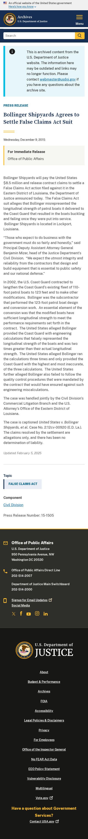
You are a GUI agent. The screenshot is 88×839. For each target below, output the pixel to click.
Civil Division (13, 505)
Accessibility (44, 711)
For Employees (44, 740)
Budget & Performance (44, 681)
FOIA (44, 701)
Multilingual (44, 788)
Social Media (21, 605)
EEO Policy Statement (44, 769)
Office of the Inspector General (44, 749)
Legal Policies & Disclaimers (44, 720)
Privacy (44, 730)
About (44, 672)
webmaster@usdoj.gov (58, 79)
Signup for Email (29, 600)
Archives (44, 691)
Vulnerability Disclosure (44, 778)
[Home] (25, 24)
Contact (42, 821)
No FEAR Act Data (44, 759)
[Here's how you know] (44, 5)
